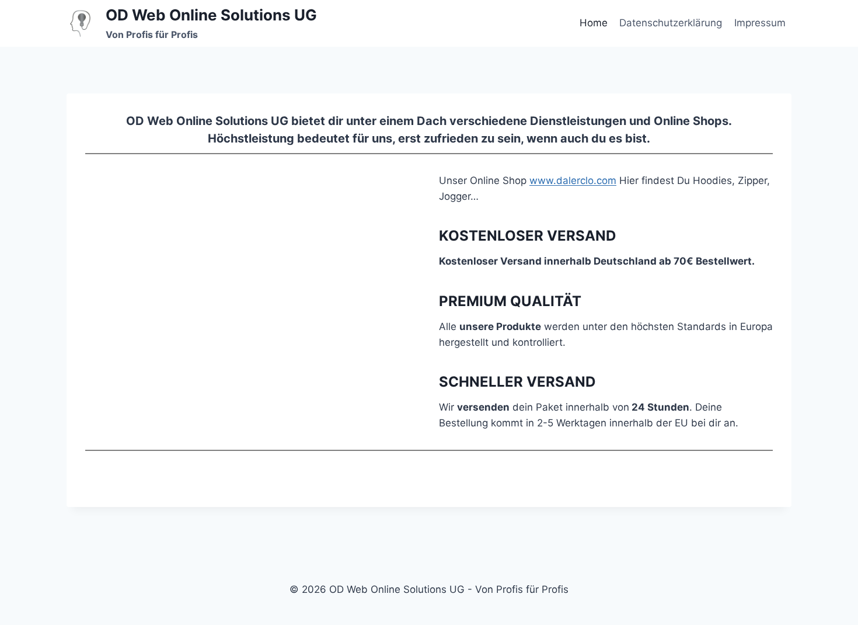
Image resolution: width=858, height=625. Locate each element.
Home (594, 23)
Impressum (760, 23)
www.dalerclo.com (572, 180)
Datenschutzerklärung (670, 23)
